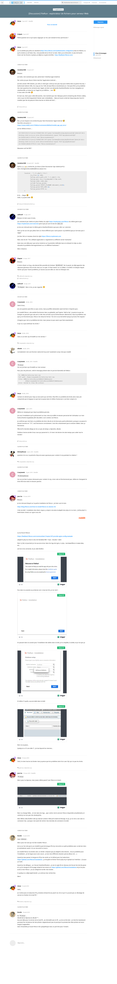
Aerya (21, 365)
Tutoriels (29, 2)
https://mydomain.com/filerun (59, 221)
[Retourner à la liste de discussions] (2, 2)
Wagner (22, 287)
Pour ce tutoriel (52, 24)
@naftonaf (59, 265)
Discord (36, 2)
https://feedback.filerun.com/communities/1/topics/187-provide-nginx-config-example (45, 536)
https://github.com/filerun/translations (29, 859)
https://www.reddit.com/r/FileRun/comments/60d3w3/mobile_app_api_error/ (41, 125)
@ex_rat (60, 224)
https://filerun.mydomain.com (51, 236)
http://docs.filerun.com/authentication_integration (57, 51)
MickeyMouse (24, 476)
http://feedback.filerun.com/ (64, 55)
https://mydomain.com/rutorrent (28, 224)
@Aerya (23, 839)
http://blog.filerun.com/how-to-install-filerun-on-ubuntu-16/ (36, 507)
